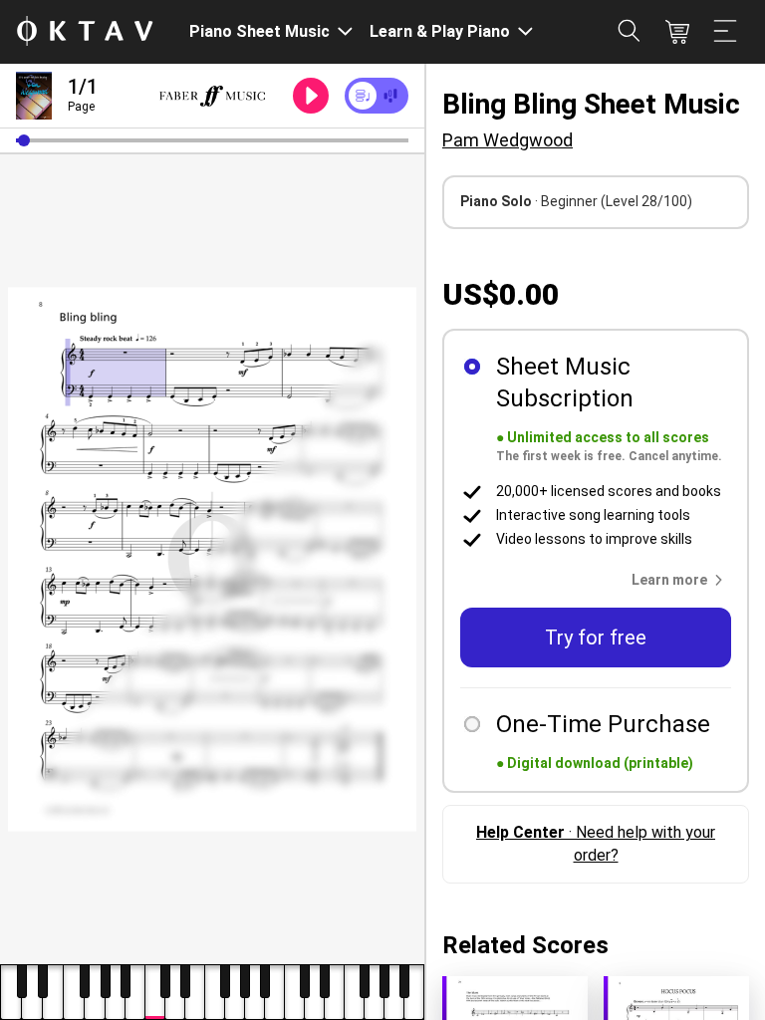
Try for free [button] (595, 637)
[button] (24, 140)
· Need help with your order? (595, 843)
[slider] (212, 140)
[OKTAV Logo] (84, 32)
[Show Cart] (677, 32)
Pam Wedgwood (507, 139)
